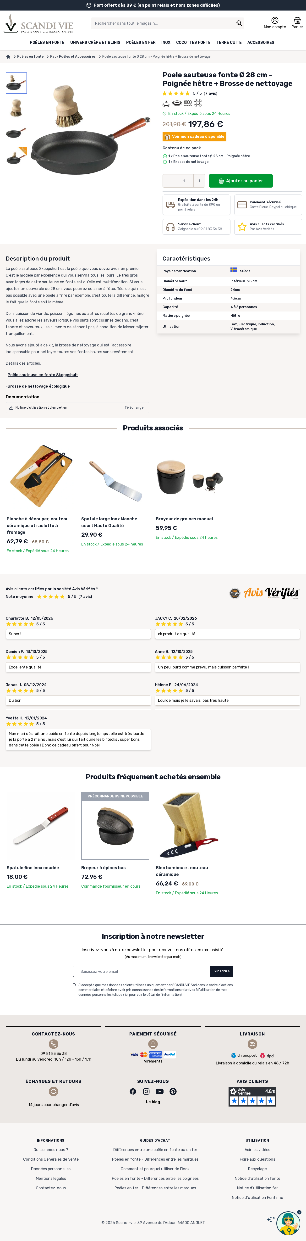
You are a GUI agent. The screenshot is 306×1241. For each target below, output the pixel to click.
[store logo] (38, 23)
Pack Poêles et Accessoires (73, 57)
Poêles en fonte (47, 42)
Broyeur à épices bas (103, 867)
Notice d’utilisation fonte (257, 1178)
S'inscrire (221, 971)
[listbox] (16, 133)
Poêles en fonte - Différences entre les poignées (155, 1178)
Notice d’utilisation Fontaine (257, 1197)
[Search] (239, 23)
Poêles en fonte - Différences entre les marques (155, 1159)
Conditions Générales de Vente (51, 1159)
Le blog (153, 1102)
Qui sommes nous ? (50, 1149)
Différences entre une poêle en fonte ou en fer (155, 1149)
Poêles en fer (141, 42)
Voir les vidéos (257, 1149)
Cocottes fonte (193, 42)
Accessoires (260, 42)
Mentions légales (51, 1178)
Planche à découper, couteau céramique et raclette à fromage (38, 525)
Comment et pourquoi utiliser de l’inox (155, 1169)
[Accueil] (8, 56)
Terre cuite (229, 42)
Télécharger (135, 408)
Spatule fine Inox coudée (33, 867)
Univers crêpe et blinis (95, 42)
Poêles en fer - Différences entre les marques (155, 1188)
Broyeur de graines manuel (184, 519)
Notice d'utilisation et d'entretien (41, 408)
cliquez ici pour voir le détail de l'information (146, 995)
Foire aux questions (257, 1159)
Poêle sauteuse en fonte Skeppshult (43, 375)
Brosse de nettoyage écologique (39, 386)
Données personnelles (51, 1169)
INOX (165, 42)
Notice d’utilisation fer (257, 1188)
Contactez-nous (51, 1188)
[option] (16, 83)
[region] (16, 133)
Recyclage (257, 1169)
